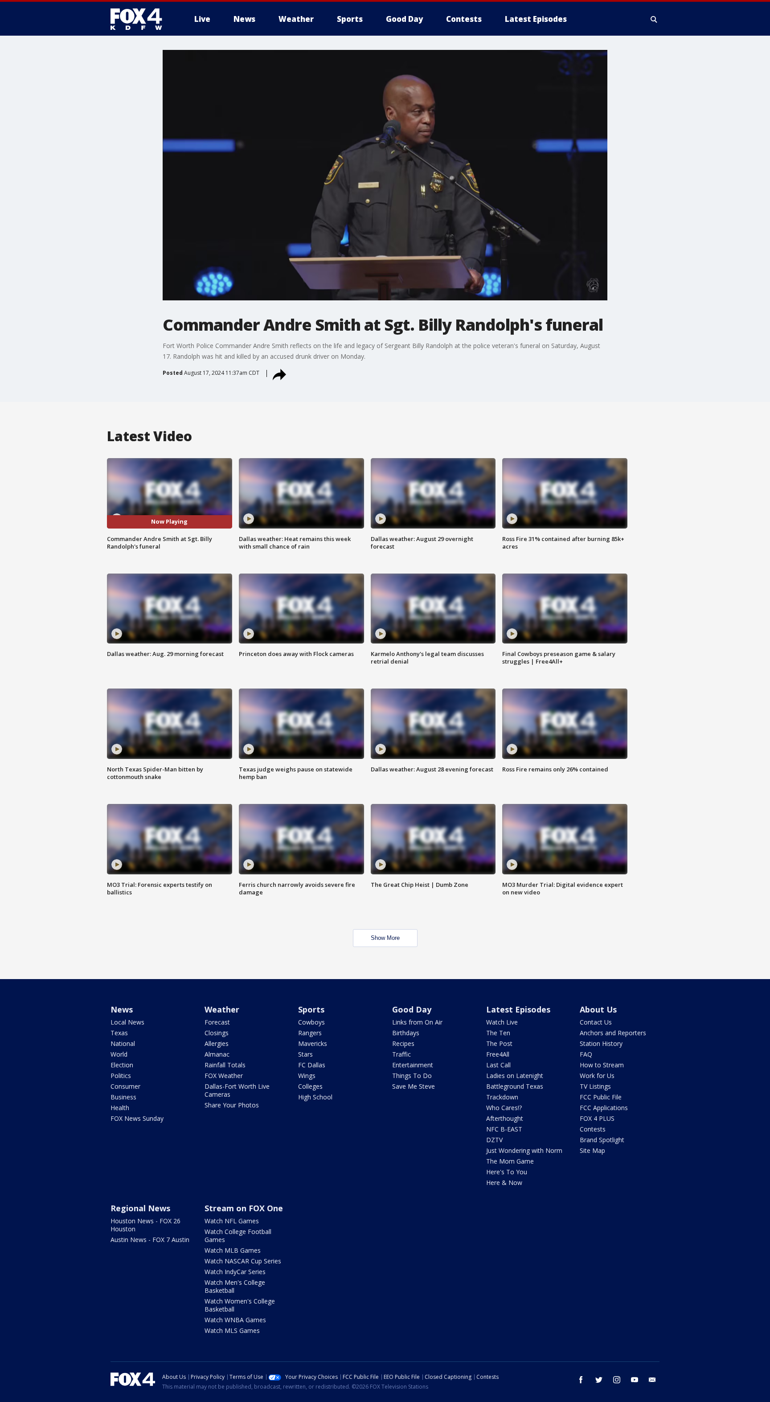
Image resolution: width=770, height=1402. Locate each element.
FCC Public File (601, 1097)
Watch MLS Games (232, 1330)
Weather (222, 1009)
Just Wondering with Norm (524, 1150)
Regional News (140, 1208)
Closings (217, 1033)
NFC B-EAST (504, 1129)
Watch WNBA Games (235, 1320)
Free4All (497, 1054)
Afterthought (504, 1118)
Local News (127, 1022)
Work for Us (597, 1075)
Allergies (217, 1043)
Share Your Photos (232, 1105)
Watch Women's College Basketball (240, 1305)
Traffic (401, 1054)
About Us (598, 1009)
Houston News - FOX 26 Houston (145, 1225)
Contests (593, 1129)
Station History (601, 1043)
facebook (581, 1380)
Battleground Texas (514, 1086)
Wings (306, 1075)
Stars (305, 1054)
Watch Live (502, 1022)
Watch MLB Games (233, 1250)
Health (120, 1107)
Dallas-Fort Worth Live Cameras (237, 1090)
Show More (385, 938)
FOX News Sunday (137, 1118)
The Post (499, 1043)
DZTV (494, 1140)
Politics (121, 1075)
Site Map (592, 1150)
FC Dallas (311, 1065)
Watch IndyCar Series (235, 1271)
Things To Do (412, 1075)
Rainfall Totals (225, 1065)
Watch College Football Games (238, 1235)
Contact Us (596, 1022)
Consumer (125, 1086)
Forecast (217, 1022)
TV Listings (595, 1086)
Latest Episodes (518, 1009)
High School (315, 1097)
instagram (617, 1380)
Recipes (403, 1043)
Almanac (217, 1054)
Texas (119, 1033)
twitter (599, 1380)
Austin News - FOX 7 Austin (150, 1239)
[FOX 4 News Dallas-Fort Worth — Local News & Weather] (140, 19)
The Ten (498, 1033)
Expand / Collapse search (654, 19)
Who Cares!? (504, 1107)
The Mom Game (510, 1161)
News (122, 1009)
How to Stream (602, 1065)
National (123, 1043)
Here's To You (506, 1172)
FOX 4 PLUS (597, 1118)
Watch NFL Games (232, 1221)
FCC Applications (604, 1107)
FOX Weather (224, 1075)
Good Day (411, 1009)
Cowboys (311, 1022)
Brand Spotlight (602, 1140)
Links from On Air (417, 1022)
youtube (634, 1380)
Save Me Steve (413, 1086)
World (119, 1054)
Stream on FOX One (244, 1208)
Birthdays (405, 1033)
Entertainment (412, 1065)
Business (123, 1097)
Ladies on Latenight (514, 1075)
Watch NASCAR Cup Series (243, 1261)
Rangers (310, 1033)
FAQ (586, 1054)
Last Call (498, 1065)
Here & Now (504, 1182)
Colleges (310, 1086)
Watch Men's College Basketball (235, 1286)
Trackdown (502, 1097)
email (652, 1380)
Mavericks (312, 1043)
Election (122, 1065)
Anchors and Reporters (613, 1033)
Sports (311, 1009)
